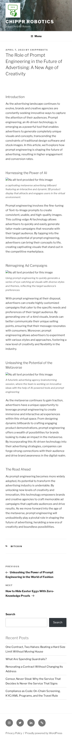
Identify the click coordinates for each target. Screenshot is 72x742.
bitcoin (16, 546)
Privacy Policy (14, 733)
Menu (38, 36)
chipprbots (39, 50)
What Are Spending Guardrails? (26, 659)
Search (10, 614)
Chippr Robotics (30, 21)
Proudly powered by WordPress (43, 733)
